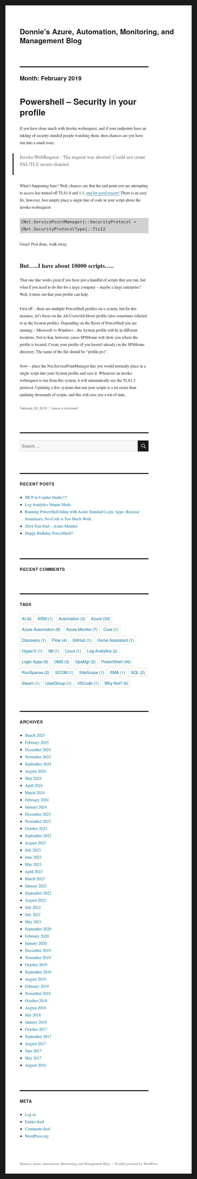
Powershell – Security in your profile (78, 106)
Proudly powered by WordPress (136, 1163)
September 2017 (38, 1036)
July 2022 (33, 907)
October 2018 (36, 1000)
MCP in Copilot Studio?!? (46, 497)
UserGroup (58, 683)
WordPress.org (37, 1136)
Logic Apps (35, 662)
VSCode (87, 683)
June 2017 (33, 1050)
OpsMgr (85, 662)
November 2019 (38, 957)
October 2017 (36, 1029)
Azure (100, 619)
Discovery (34, 640)
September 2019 (38, 971)
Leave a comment (64, 408)
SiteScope (91, 672)
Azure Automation (41, 629)
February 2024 (37, 799)
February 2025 (37, 742)
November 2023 (38, 821)
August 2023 (35, 842)
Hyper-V (32, 651)
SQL (138, 672)
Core (110, 629)
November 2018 (38, 993)
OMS (61, 662)
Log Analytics (102, 651)
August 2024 (35, 771)
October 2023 (36, 828)
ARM (45, 619)
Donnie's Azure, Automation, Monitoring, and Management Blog (97, 36)
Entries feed (34, 1121)
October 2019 (36, 964)
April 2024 (34, 785)
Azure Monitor (81, 629)
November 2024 (38, 756)
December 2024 (38, 749)
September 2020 (38, 928)
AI (27, 619)
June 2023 (33, 857)
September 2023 (38, 835)
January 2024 (36, 806)
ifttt (53, 651)
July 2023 (33, 849)
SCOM (64, 672)
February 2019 (37, 986)
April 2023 (34, 871)
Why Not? (116, 683)
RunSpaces (35, 672)
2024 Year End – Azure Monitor (51, 526)
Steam (31, 683)
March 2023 (35, 878)
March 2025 (35, 735)
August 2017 (35, 1043)
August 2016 (35, 1065)
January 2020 (36, 943)
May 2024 (33, 778)
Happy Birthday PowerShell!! (49, 533)
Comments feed (37, 1128)
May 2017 (33, 1057)
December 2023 (38, 814)
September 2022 (38, 893)
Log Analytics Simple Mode (48, 504)
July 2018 (33, 1014)
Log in (30, 1114)
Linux (73, 651)
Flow (59, 640)
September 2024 (38, 763)
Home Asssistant (115, 640)
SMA (117, 672)
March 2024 (35, 792)
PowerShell (116, 662)
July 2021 (33, 914)
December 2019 (38, 950)
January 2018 (36, 1022)
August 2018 (35, 1007)
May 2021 (33, 921)
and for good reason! (103, 192)
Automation (71, 619)
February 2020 (37, 936)
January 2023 (36, 885)
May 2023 (33, 864)
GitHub (82, 640)
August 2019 (35, 979)
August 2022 (35, 900)
